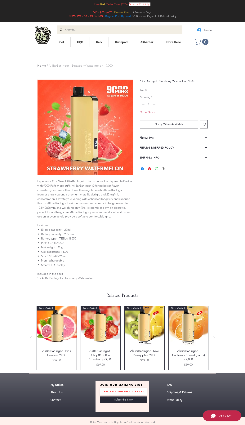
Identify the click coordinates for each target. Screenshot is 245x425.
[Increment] (154, 104)
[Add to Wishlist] (204, 124)
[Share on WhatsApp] (156, 169)
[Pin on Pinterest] (149, 169)
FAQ (169, 385)
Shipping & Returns (179, 392)
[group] (122, 338)
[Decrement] (142, 104)
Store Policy (174, 400)
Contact (56, 400)
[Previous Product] (31, 338)
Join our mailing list (121, 385)
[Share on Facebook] (142, 169)
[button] (61, 42)
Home (41, 65)
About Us (57, 392)
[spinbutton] (148, 104)
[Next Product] (214, 338)
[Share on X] (164, 169)
